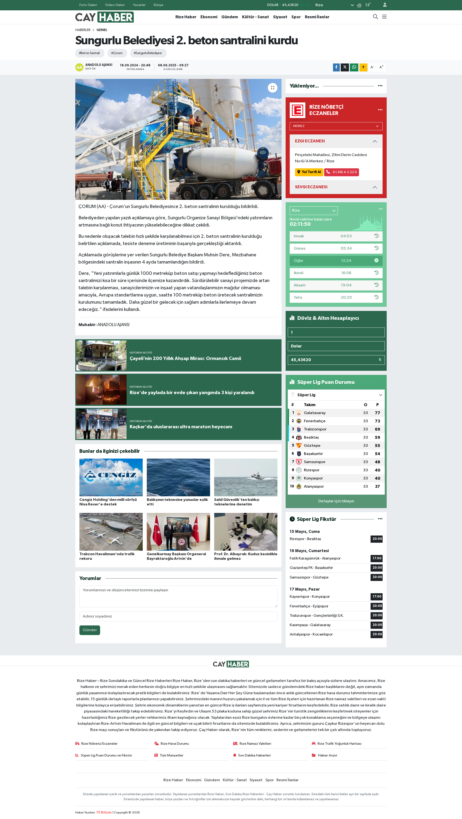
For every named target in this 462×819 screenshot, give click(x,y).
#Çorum (116, 53)
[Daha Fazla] (363, 67)
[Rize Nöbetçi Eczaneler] (380, 110)
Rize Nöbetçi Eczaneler (99, 743)
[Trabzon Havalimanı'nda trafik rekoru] (111, 532)
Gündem (229, 17)
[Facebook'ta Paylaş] (336, 67)
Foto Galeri (88, 5)
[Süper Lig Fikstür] (380, 519)
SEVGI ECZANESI (311, 187)
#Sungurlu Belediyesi (148, 53)
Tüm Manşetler (171, 755)
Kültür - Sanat (255, 17)
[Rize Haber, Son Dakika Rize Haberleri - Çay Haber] (104, 17)
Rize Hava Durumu (175, 743)
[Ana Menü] (384, 17)
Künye (158, 5)
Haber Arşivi (327, 755)
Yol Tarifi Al (311, 172)
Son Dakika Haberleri (254, 755)
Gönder (90, 630)
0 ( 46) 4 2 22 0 (344, 172)
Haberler (82, 30)
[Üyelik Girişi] (383, 5)
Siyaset (280, 17)
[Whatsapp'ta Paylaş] (354, 67)
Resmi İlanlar (317, 17)
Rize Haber (185, 17)
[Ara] (375, 17)
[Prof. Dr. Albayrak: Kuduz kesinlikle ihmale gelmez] (245, 532)
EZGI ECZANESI (310, 141)
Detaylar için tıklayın (336, 501)
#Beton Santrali (89, 53)
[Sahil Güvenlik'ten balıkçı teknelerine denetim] (245, 477)
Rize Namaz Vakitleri (255, 743)
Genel (101, 30)
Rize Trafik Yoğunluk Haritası (339, 743)
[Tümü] (380, 86)
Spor (296, 17)
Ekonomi (208, 17)
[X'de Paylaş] (345, 67)
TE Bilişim (104, 812)
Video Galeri (115, 5)
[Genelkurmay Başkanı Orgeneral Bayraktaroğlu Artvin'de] (178, 532)
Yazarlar (139, 5)
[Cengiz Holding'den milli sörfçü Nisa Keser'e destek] (111, 477)
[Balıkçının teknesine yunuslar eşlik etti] (178, 477)
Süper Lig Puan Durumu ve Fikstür (106, 755)
